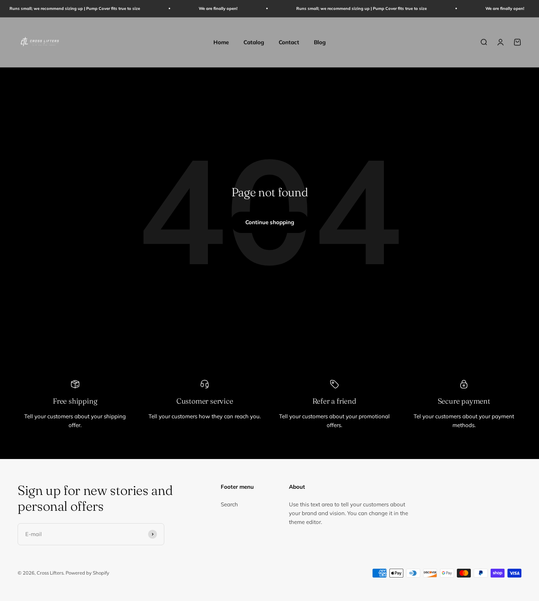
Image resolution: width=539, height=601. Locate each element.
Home (221, 42)
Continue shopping (269, 222)
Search (229, 504)
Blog (320, 42)
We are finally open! (208, 8)
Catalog (253, 42)
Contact (289, 42)
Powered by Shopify (87, 573)
